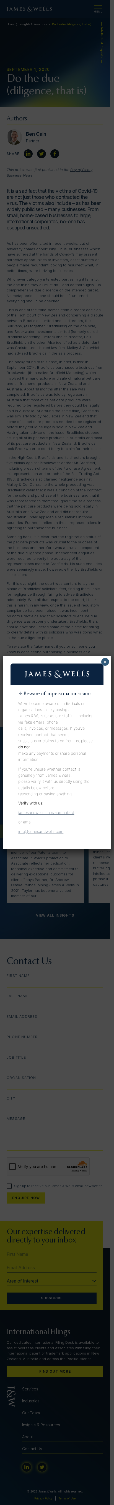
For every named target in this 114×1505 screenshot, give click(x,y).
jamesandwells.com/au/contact (46, 812)
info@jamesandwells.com (40, 831)
